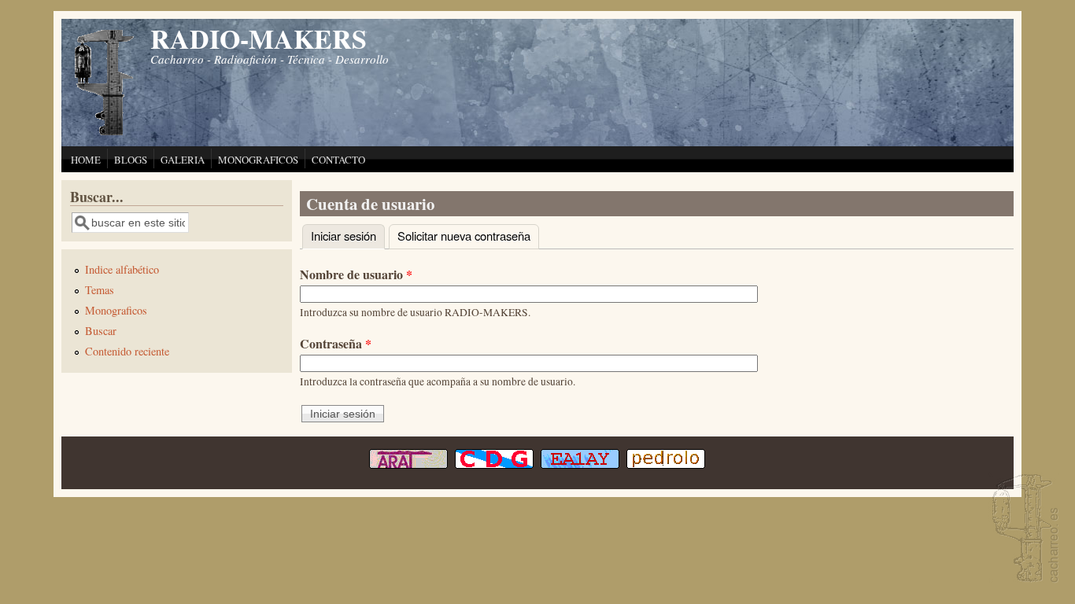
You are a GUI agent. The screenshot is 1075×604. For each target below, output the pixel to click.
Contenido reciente (127, 351)
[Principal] (104, 133)
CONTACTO (338, 160)
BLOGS (130, 160)
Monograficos (116, 310)
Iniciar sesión (348, 235)
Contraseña (335, 343)
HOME (86, 160)
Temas (99, 289)
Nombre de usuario (356, 274)
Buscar (100, 330)
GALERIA (183, 160)
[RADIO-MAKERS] (1023, 529)
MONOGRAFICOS (258, 160)
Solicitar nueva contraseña (463, 235)
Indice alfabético (122, 269)
